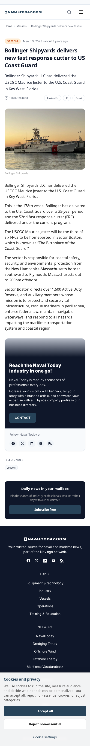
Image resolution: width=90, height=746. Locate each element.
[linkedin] (31, 443)
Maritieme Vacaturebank (45, 667)
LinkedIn (52, 98)
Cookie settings (45, 737)
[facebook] (13, 443)
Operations (45, 606)
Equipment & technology (45, 583)
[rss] (50, 443)
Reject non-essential (45, 724)
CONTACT (22, 418)
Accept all (45, 711)
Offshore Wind (45, 651)
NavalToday (45, 636)
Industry (45, 591)
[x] (22, 443)
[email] (41, 443)
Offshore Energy (45, 659)
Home (8, 26)
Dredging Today (45, 644)
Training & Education (45, 614)
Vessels (22, 26)
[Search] (69, 12)
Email (78, 98)
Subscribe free (45, 510)
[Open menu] (80, 12)
